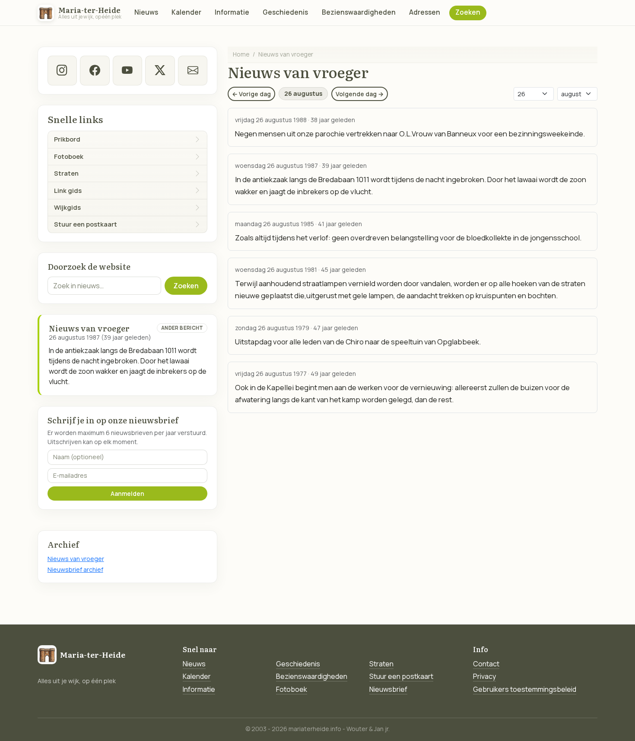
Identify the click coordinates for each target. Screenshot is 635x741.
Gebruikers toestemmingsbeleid (524, 689)
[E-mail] (192, 70)
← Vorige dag (251, 94)
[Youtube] (127, 70)
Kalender (186, 12)
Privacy (484, 676)
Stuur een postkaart (401, 676)
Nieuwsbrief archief (75, 569)
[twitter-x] (160, 70)
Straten (381, 663)
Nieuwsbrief (388, 689)
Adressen (424, 12)
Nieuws (146, 12)
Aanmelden (127, 493)
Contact (486, 663)
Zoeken (467, 12)
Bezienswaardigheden (359, 12)
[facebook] (94, 70)
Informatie (232, 12)
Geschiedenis (285, 12)
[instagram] (62, 70)
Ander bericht (182, 328)
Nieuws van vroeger (76, 559)
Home (241, 54)
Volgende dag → (360, 94)
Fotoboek (291, 689)
